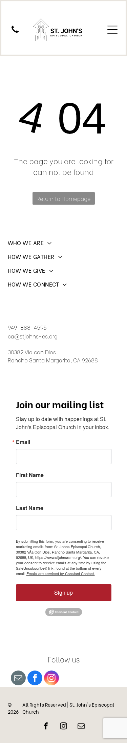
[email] (18, 679)
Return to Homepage (63, 198)
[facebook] (34, 679)
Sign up (63, 592)
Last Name (29, 508)
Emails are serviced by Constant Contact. (60, 573)
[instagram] (51, 679)
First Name (30, 475)
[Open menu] (112, 30)
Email (23, 442)
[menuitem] (64, 245)
